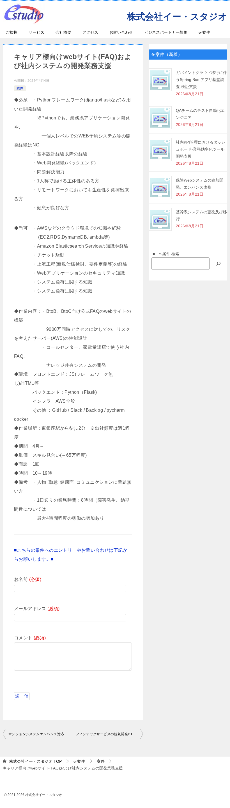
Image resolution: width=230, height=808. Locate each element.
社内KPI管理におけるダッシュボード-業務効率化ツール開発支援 (200, 149)
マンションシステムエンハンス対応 (36, 734)
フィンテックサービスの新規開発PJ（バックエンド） (109, 734)
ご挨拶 (11, 32)
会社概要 (63, 32)
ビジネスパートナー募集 (165, 32)
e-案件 (204, 32)
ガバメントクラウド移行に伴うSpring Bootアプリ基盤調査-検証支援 (201, 79)
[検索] (218, 263)
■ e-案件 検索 (164, 254)
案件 (20, 88)
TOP (35, 761)
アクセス (90, 32)
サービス (36, 32)
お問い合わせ (121, 32)
